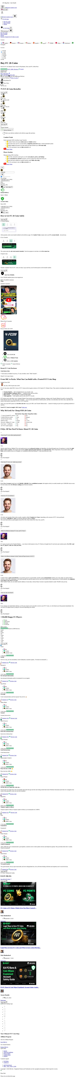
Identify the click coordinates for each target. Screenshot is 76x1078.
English (6, 43)
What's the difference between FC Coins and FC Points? (13, 530)
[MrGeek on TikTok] (5, 1019)
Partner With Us (4, 1047)
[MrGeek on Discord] (5, 1014)
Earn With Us (4, 1042)
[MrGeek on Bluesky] (5, 1026)
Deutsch (13, 43)
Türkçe (59, 43)
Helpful (5, 662)
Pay (4, 187)
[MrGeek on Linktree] (5, 1007)
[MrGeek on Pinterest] (5, 1023)
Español (37, 43)
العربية (44, 43)
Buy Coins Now (5, 73)
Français (21, 43)
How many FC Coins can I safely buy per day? (11, 462)
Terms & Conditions (8, 1052)
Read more (3, 921)
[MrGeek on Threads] (5, 1016)
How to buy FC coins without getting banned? (11, 435)
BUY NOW (8, 187)
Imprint (5, 1051)
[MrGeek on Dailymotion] (5, 1028)
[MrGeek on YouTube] (5, 1009)
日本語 (51, 43)
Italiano (29, 43)
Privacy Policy (7, 1053)
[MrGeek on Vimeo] (5, 1030)
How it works (14, 78)
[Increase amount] (2, 174)
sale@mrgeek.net (8, 1065)
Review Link (13, 662)
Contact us (6, 1062)
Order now (24, 407)
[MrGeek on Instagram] (5, 1012)
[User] (2, 13)
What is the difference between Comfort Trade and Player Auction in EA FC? (17, 556)
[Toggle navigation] (2, 6)
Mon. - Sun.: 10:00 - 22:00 (10, 1066)
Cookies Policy (7, 1055)
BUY (7, 212)
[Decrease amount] (2, 167)
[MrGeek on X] (5, 1021)
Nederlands (67, 43)
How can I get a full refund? (7, 592)
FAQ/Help (6, 1061)
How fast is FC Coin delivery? (7, 495)
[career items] (18, 905)
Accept (2, 59)
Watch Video (9, 149)
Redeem (5, 1056)
